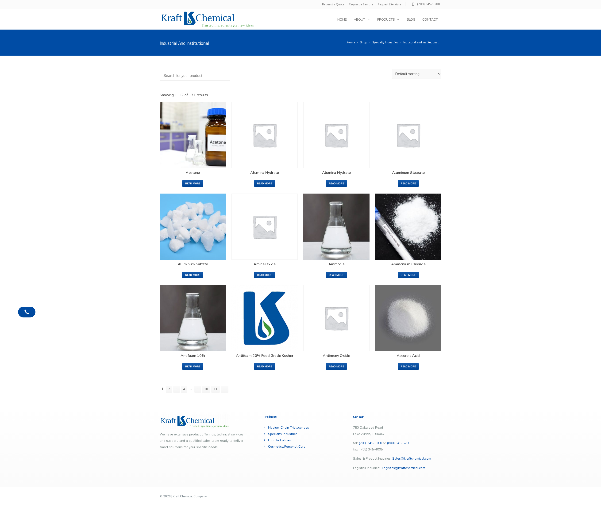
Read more (192, 183)
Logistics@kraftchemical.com (403, 468)
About (359, 19)
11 (215, 389)
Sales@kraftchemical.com (411, 458)
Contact (430, 19)
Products (386, 19)
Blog (411, 19)
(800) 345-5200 (398, 443)
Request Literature (389, 4)
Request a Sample (361, 4)
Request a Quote (333, 4)
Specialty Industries (282, 434)
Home (342, 19)
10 (206, 389)
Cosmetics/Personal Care (286, 446)
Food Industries (279, 440)
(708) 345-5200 (428, 4)
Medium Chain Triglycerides (288, 427)
